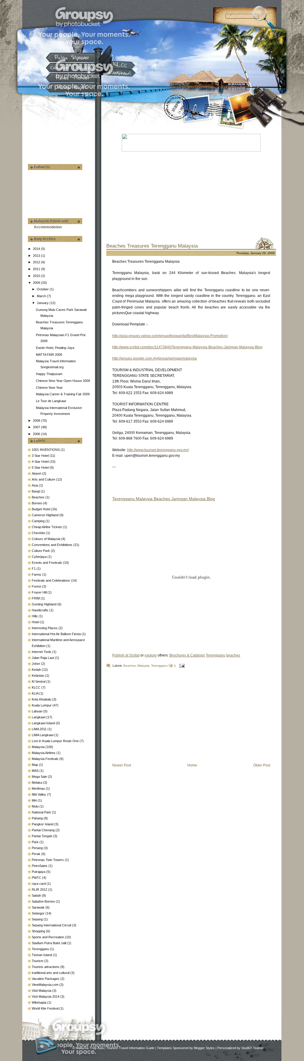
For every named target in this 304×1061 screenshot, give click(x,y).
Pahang (38, 818)
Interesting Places (45, 628)
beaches (233, 655)
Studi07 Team (251, 1048)
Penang (38, 848)
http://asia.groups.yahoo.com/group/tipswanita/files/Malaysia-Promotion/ (170, 336)
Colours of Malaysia (46, 539)
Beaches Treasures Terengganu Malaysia (152, 246)
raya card (39, 883)
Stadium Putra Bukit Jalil (49, 943)
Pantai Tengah (42, 836)
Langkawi (39, 717)
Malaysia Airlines (44, 753)
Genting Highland (44, 604)
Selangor (38, 913)
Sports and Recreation (48, 937)
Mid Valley (39, 794)
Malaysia (38, 747)
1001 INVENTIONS (46, 449)
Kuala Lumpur (42, 705)
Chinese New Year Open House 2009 (63, 380)
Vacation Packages (46, 978)
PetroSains (40, 866)
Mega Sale (40, 776)
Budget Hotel (41, 509)
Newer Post (121, 765)
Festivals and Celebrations (51, 580)
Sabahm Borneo (44, 901)
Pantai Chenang (44, 830)
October (43, 289)
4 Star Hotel (41, 461)
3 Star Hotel (41, 455)
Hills (35, 616)
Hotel (36, 622)
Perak (36, 854)
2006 (37, 434)
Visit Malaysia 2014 (46, 996)
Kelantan (38, 675)
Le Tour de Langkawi (51, 401)
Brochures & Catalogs (187, 655)
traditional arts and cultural (51, 973)
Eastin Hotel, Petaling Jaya (55, 348)
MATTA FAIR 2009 (49, 354)
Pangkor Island (43, 824)
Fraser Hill (40, 592)
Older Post (261, 765)
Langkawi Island (44, 723)
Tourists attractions (46, 967)
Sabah (37, 895)
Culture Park (41, 550)
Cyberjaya (40, 556)
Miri (35, 800)
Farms (37, 574)
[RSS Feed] (46, 1045)
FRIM (36, 598)
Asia (35, 485)
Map (35, 764)
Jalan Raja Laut (43, 657)
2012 (37, 262)
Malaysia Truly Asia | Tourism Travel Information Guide (115, 1048)
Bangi (36, 491)
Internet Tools (42, 652)
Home (192, 765)
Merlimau (39, 788)
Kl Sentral (39, 681)
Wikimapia (39, 1002)
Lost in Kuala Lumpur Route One (56, 741)
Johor (36, 663)
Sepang (38, 919)
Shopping (39, 931)
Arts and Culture (44, 479)
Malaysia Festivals (45, 759)
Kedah (37, 669)
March (42, 296)
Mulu (35, 806)
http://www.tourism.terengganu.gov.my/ (158, 450)
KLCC (36, 687)
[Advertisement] (57, 133)
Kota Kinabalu (42, 699)
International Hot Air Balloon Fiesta (57, 634)
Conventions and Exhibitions (52, 545)
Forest (37, 586)
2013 (37, 255)
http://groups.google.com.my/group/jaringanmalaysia (154, 358)
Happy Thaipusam (49, 374)
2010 (37, 276)
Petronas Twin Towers (48, 860)
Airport (37, 473)
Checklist (39, 533)
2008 (37, 420)
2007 (37, 427)
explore (151, 655)
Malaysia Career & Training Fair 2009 (63, 394)
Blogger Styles (204, 1048)
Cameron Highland (45, 515)
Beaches (38, 497)
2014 (37, 249)
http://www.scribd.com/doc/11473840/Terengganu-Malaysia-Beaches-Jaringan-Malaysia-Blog (187, 347)
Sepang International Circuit (52, 925)
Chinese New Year (49, 387)
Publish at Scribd (126, 655)
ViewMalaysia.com (45, 984)
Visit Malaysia (42, 990)
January (43, 303)
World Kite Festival (45, 1008)
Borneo (37, 503)
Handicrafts (40, 610)
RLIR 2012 (40, 889)
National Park (42, 812)
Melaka (37, 782)
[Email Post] (181, 665)
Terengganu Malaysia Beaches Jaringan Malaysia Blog (163, 498)
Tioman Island (42, 955)
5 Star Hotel (41, 467)
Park (35, 842)
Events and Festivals (47, 562)
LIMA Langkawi (43, 735)
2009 (37, 282)
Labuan (37, 711)
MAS (35, 770)
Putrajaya (39, 871)
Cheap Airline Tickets (47, 527)
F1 (34, 568)
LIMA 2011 (40, 729)
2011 (37, 269)
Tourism (38, 961)
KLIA (35, 693)
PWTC (37, 877)
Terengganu (41, 949)
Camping (38, 521)
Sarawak (38, 907)
